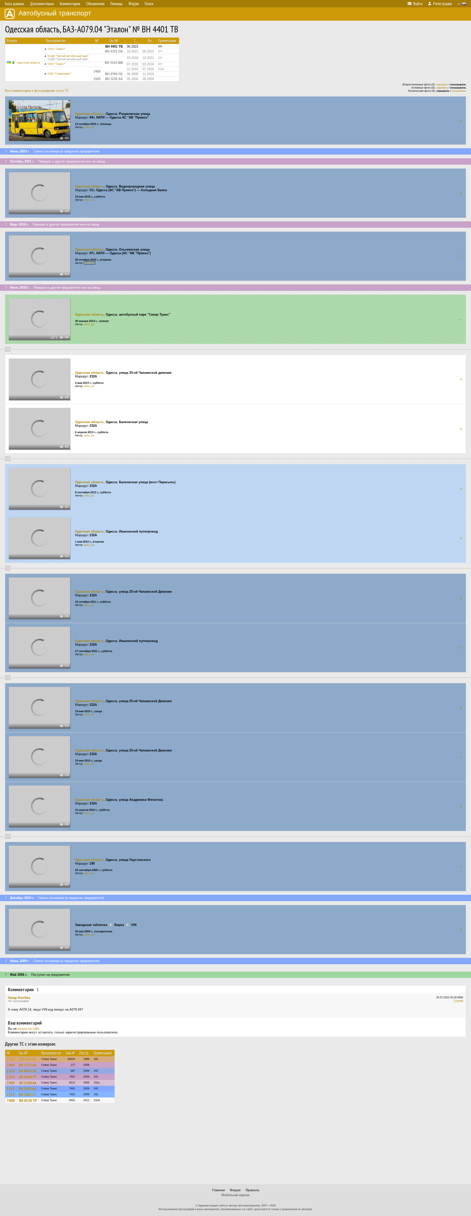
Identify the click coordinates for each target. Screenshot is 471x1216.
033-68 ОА (27, 1059)
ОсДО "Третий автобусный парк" (68, 57)
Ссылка (458, 1000)
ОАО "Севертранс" (59, 73)
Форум (235, 1190)
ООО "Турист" (56, 48)
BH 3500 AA (27, 1082)
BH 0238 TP (28, 1100)
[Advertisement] (235, 1146)
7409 (11, 1065)
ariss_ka (89, 127)
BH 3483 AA (27, 1088)
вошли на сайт (28, 1028)
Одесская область (28, 62)
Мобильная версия (235, 1195)
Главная (218, 1190)
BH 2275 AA (27, 1065)
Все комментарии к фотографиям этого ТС (37, 91)
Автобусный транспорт (54, 13)
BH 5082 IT (27, 1094)
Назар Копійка (19, 998)
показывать (459, 90)
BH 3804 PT (28, 1076)
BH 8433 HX (28, 1071)
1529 (11, 1059)
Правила (252, 1190)
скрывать (442, 84)
